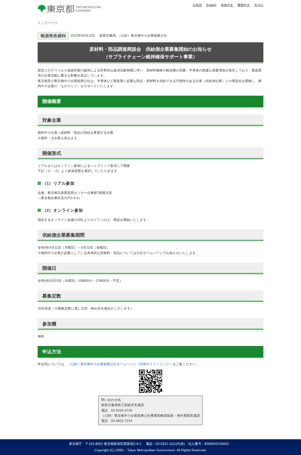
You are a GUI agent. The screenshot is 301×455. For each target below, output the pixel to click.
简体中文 (227, 5)
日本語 (197, 5)
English (211, 5)
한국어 (258, 5)
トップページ (47, 23)
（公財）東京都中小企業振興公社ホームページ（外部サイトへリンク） (120, 364)
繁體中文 (244, 5)
